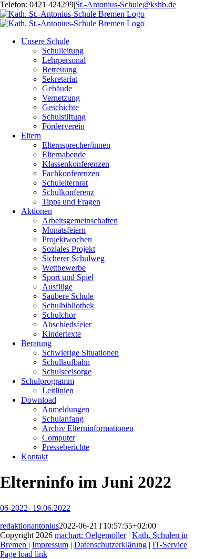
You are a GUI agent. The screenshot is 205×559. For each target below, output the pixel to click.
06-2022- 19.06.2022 (35, 507)
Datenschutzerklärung (110, 544)
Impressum (50, 544)
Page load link (23, 554)
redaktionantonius (29, 525)
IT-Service (169, 544)
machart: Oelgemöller (90, 535)
